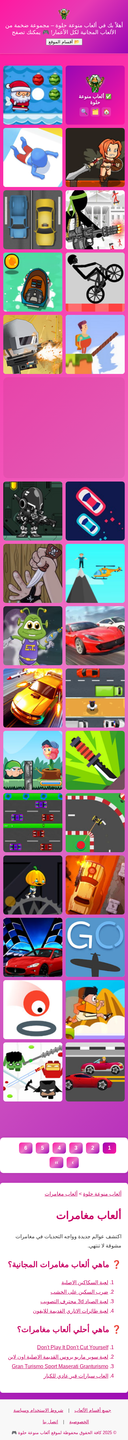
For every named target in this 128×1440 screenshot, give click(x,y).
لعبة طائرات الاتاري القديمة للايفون (70, 1311)
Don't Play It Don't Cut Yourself (72, 1347)
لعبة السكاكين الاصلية (84, 1282)
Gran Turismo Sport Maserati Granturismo (60, 1366)
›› (56, 1162)
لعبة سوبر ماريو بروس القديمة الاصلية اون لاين (58, 1357)
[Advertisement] (64, 423)
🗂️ (95, 112)
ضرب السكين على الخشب (79, 1292)
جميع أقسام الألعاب (93, 1410)
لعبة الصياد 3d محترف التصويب (74, 1301)
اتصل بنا (50, 1421)
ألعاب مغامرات (61, 1194)
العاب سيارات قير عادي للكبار (76, 1376)
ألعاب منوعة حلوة (102, 1194)
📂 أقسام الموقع (64, 41)
